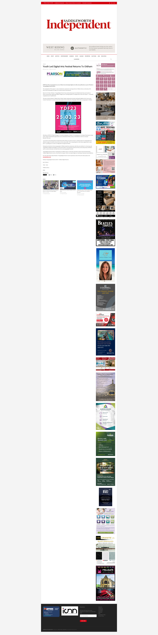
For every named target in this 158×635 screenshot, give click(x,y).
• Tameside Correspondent (87, 3)
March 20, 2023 (53, 69)
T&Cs (99, 613)
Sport (52, 56)
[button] (68, 117)
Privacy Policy (101, 616)
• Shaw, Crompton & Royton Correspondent (73, 3)
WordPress (64, 629)
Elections (94, 56)
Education (103, 56)
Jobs (99, 56)
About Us (100, 607)
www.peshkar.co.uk (47, 157)
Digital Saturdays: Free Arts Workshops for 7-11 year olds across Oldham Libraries (84, 191)
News (48, 56)
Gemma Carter (46, 69)
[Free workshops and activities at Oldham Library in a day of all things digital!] (51, 184)
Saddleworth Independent (48, 629)
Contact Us (100, 608)
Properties (87, 56)
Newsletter (100, 610)
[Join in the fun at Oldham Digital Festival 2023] (68, 184)
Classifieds (76, 59)
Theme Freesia (60, 629)
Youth (76, 56)
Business (71, 56)
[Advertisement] (68, 80)
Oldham (81, 56)
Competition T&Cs (102, 614)
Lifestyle (57, 56)
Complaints (100, 609)
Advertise (100, 612)
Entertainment (64, 56)
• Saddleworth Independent (59, 3)
